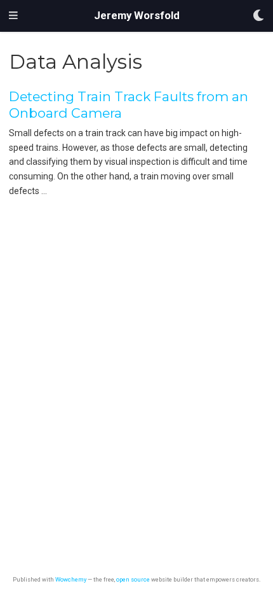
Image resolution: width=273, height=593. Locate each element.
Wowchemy (70, 579)
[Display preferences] (258, 16)
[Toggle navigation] (13, 16)
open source (133, 579)
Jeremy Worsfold (137, 16)
